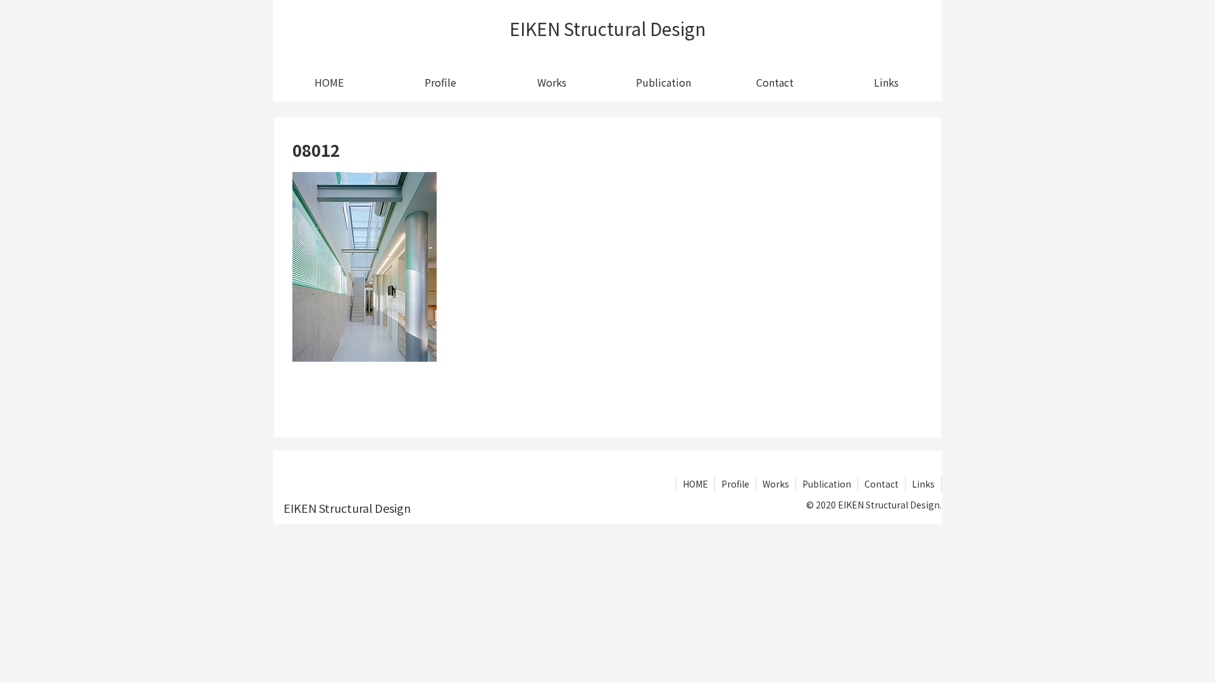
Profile (735, 483)
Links (923, 483)
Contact (881, 483)
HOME (695, 483)
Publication (826, 483)
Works (776, 483)
